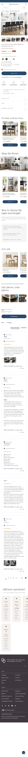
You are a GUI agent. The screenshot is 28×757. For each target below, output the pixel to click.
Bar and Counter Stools (14, 10)
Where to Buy (5, 677)
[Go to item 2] (8, 39)
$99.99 (4, 196)
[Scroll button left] (1, 298)
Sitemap (17, 698)
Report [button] (17, 366)
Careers (17, 677)
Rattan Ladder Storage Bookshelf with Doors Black (9, 194)
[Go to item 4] (18, 39)
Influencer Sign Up (6, 696)
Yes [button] (15, 366)
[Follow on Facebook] (2, 705)
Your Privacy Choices (9, 710)
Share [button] (21, 366)
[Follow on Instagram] (9, 705)
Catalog (3, 675)
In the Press (18, 680)
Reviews (3, 680)
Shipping (17, 691)
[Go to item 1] (3, 39)
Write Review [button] (14, 316)
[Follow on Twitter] (5, 705)
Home (2, 10)
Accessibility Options (7, 701)
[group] (14, 310)
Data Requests (19, 701)
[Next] (25, 131)
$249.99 (4, 141)
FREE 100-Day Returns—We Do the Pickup (14, 1)
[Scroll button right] (26, 298)
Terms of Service (19, 696)
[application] (24, 753)
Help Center (4, 691)
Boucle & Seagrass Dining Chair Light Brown (10, 269)
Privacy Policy (5, 698)
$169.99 (22, 272)
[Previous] (2, 131)
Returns (3, 693)
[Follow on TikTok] (15, 705)
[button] (14, 48)
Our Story (17, 675)
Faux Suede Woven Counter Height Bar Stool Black (9, 138)
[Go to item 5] (23, 39)
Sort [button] (2, 322)
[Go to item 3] (13, 39)
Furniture (7, 10)
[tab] (15, 328)
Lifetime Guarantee (20, 693)
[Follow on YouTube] (12, 705)
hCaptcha (15, 716)
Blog (2, 682)
